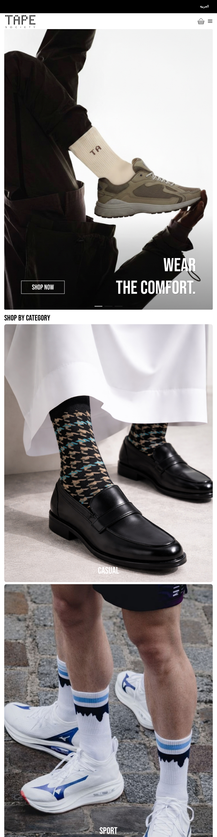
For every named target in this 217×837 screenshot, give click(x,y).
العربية (204, 6)
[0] (201, 21)
